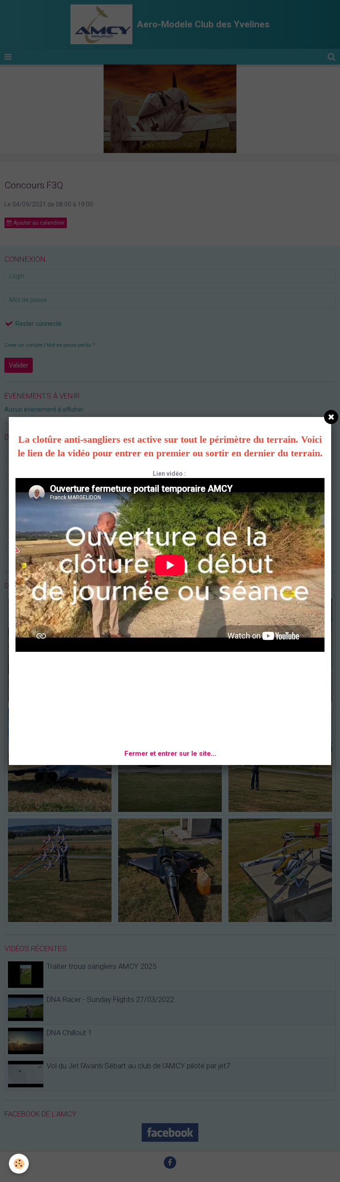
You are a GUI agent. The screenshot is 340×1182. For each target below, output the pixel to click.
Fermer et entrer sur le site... (170, 753)
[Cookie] (19, 1164)
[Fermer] (331, 417)
